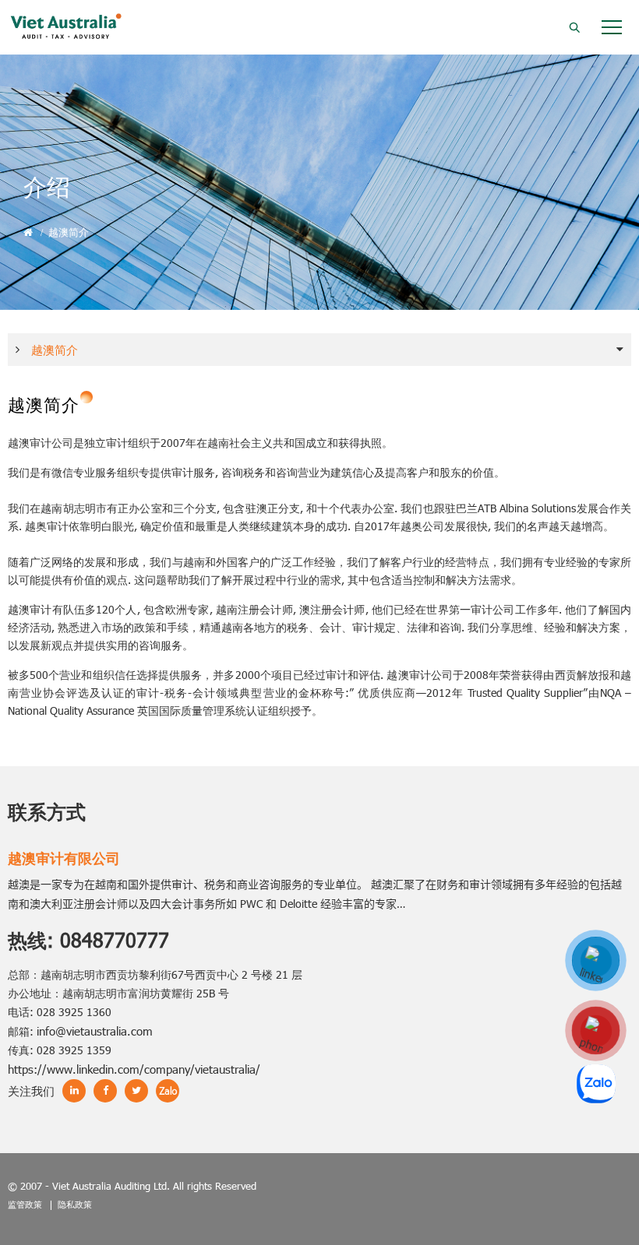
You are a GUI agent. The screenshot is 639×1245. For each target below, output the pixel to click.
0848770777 (114, 939)
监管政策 (25, 1204)
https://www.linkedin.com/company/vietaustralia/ (134, 1069)
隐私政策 (75, 1204)
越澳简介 (68, 232)
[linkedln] (596, 961)
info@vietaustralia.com (95, 1031)
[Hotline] (596, 1031)
